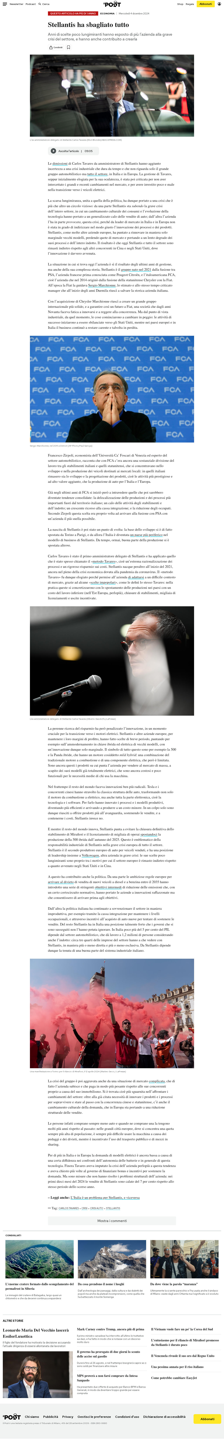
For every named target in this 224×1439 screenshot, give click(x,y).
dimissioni (60, 163)
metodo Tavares (104, 561)
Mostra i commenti (112, 1221)
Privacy (67, 1417)
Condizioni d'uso (127, 1417)
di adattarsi (136, 577)
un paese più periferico (146, 534)
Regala (190, 4)
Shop (180, 4)
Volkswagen (90, 855)
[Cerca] (39, 4)
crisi (84, 1208)
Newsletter (16, 4)
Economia (107, 13)
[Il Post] (112, 4)
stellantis (113, 1208)
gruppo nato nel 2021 (136, 269)
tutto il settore (97, 173)
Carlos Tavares (69, 1208)
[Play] (53, 151)
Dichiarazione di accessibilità (164, 1417)
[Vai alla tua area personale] (219, 4)
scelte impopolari (103, 582)
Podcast (31, 4)
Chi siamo (32, 1417)
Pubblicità (50, 1417)
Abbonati (206, 4)
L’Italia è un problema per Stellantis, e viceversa (105, 1197)
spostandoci (149, 834)
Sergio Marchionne (101, 285)
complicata (157, 1081)
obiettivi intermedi (108, 887)
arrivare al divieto (61, 881)
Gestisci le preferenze (94, 1417)
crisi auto (96, 1208)
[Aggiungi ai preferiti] (68, 47)
